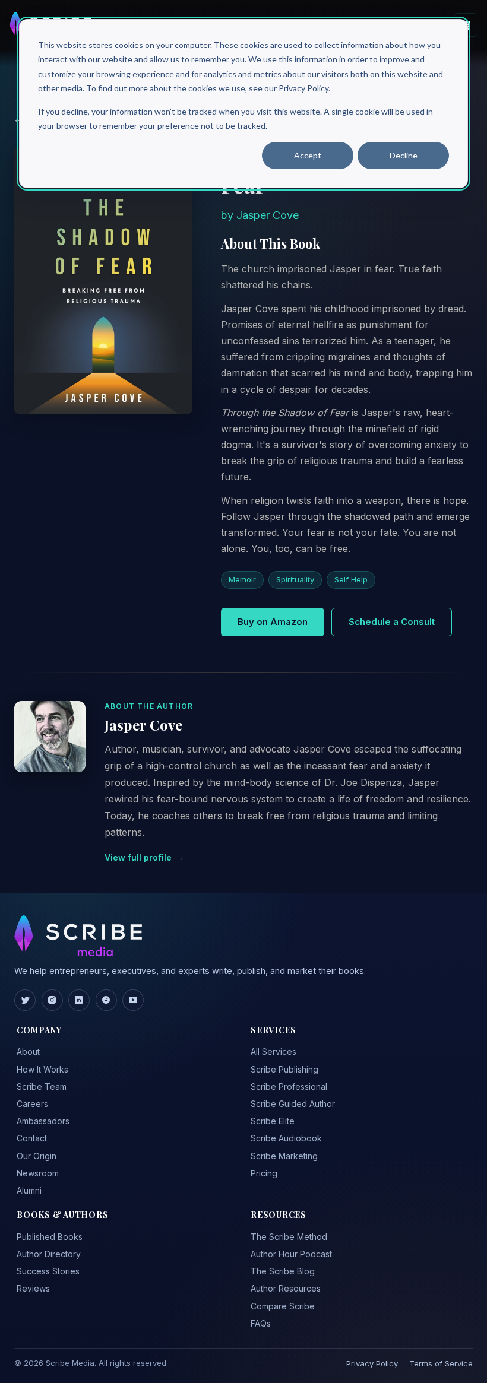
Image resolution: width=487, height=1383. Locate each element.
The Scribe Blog (283, 1271)
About (28, 1051)
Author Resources (286, 1288)
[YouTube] (133, 1000)
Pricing (264, 1173)
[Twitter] (25, 1000)
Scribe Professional (289, 1086)
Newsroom (38, 1173)
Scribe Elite (273, 1121)
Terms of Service (441, 1363)
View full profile (144, 857)
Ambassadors (43, 1121)
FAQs (261, 1323)
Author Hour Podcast (291, 1254)
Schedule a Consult (392, 621)
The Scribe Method (289, 1237)
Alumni (29, 1190)
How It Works (42, 1069)
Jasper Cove (267, 215)
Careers (32, 1104)
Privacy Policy (372, 1363)
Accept (307, 155)
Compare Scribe (283, 1306)
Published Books (50, 1237)
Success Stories (48, 1271)
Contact (32, 1138)
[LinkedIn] (79, 1000)
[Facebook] (106, 1000)
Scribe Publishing (284, 1069)
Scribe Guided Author (293, 1104)
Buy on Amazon (273, 621)
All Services (273, 1051)
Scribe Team (42, 1086)
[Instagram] (52, 1000)
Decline (404, 155)
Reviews (33, 1288)
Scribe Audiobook (286, 1138)
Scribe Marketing (284, 1156)
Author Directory (49, 1254)
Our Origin (36, 1156)
